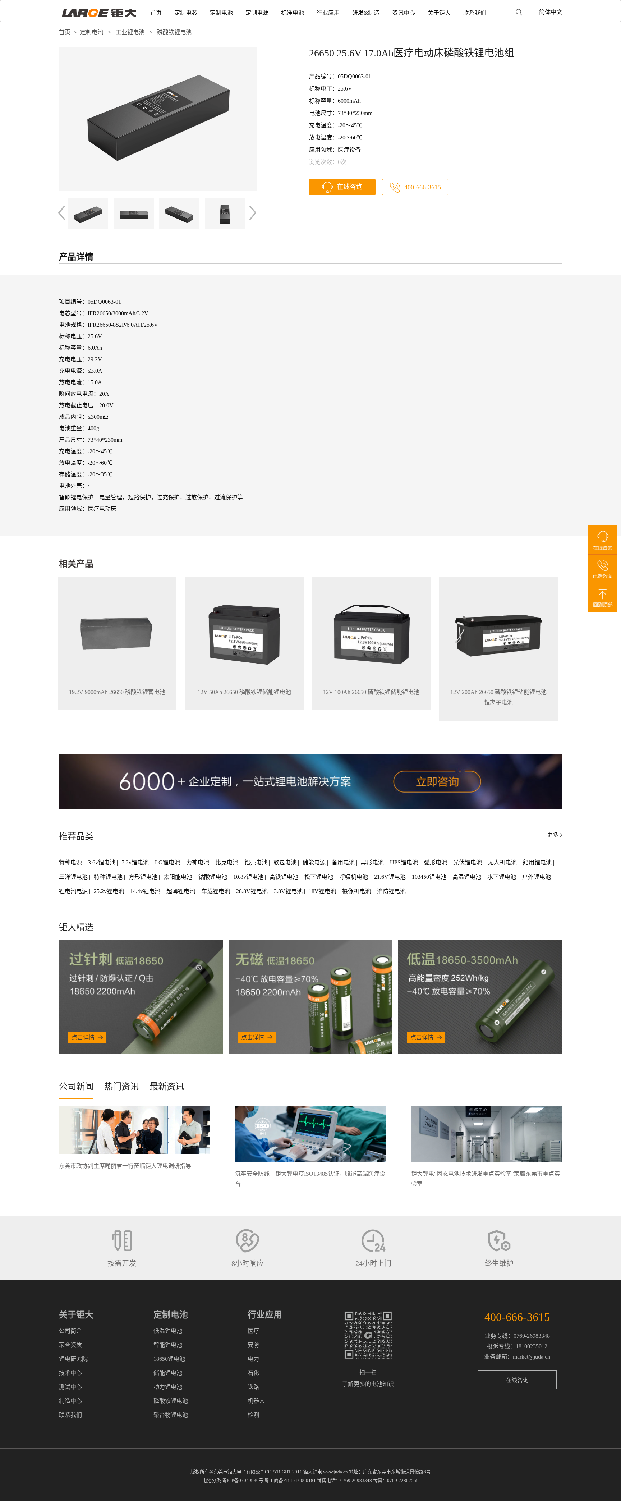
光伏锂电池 (468, 862)
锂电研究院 (73, 1359)
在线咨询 (350, 187)
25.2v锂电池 (109, 891)
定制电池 (221, 13)
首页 (156, 13)
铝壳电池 (256, 862)
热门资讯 (121, 1086)
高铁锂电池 (285, 877)
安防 (253, 1345)
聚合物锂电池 (170, 1415)
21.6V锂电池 (390, 877)
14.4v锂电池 (146, 891)
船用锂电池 (538, 862)
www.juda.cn (335, 1471)
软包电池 (285, 862)
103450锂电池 (430, 877)
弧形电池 (436, 862)
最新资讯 (167, 1086)
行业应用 (328, 13)
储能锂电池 (167, 1373)
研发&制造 (366, 13)
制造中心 (70, 1401)
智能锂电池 (167, 1345)
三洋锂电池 (74, 877)
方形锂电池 (144, 877)
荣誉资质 (70, 1345)
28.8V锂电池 (252, 891)
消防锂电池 (392, 891)
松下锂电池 (319, 877)
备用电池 (344, 862)
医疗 (253, 1331)
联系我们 (474, 13)
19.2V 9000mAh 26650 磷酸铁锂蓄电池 (117, 692)
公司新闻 (76, 1086)
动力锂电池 (167, 1387)
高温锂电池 (467, 877)
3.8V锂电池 (289, 891)
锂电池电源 (74, 891)
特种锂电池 (109, 877)
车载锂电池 (216, 891)
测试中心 (70, 1387)
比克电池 (227, 862)
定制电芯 (185, 13)
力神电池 (198, 862)
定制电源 (256, 13)
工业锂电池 (130, 32)
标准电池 (292, 13)
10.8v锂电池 (249, 877)
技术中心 (70, 1373)
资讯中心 (403, 13)
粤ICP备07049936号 (242, 1480)
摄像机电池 (357, 891)
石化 (253, 1373)
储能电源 (315, 862)
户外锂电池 (537, 877)
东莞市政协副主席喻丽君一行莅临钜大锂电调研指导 (125, 1166)
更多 (552, 835)
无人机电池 (503, 862)
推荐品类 (76, 836)
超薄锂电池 (181, 891)
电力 (253, 1359)
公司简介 (70, 1331)
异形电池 (373, 862)
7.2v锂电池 (135, 862)
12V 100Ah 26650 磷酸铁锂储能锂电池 (371, 692)
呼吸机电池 (354, 877)
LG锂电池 (168, 862)
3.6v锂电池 (102, 862)
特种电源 (71, 862)
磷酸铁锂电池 (174, 32)
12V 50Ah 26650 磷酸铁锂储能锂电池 (244, 692)
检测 (253, 1415)
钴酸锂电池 (213, 877)
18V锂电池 (323, 891)
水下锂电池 (502, 877)
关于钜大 (439, 13)
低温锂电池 (167, 1331)
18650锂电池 (169, 1359)
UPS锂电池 (404, 862)
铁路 (253, 1387)
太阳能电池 (179, 877)
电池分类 (211, 1480)
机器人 (256, 1401)
